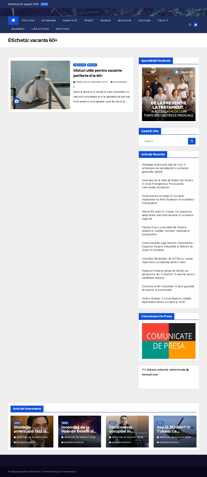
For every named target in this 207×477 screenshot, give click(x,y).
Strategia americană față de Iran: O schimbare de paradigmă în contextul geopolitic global (165, 168)
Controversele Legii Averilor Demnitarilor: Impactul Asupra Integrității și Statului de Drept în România (168, 246)
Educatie (124, 20)
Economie (49, 20)
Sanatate (70, 20)
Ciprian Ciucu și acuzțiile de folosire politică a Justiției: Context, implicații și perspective (166, 231)
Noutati (92, 65)
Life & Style (40, 28)
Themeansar (68, 471)
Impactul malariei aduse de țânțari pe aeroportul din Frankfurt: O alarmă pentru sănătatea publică (168, 274)
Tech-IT (163, 20)
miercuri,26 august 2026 (32, 437)
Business (18, 28)
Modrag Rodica (26, 442)
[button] (190, 24)
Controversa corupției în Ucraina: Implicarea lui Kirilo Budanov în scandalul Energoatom (168, 199)
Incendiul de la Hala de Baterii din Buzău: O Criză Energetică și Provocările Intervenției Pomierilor (167, 184)
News (17, 423)
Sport (89, 20)
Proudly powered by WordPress (24, 471)
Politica (28, 20)
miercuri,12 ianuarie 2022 (92, 82)
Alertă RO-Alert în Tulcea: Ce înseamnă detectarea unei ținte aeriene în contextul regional (167, 215)
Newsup (54, 471)
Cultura (144, 20)
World (106, 20)
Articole (62, 28)
